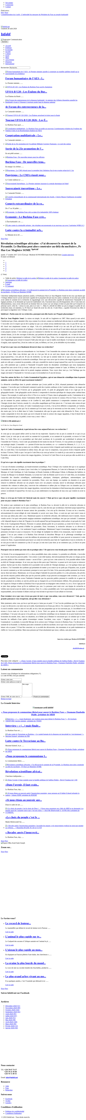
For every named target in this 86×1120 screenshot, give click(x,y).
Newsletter (9, 3)
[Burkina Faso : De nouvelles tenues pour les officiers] (24, 157)
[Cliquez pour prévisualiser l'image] (43, 292)
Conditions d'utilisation (13, 1113)
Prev (6, 239)
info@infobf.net (12, 1077)
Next (2, 239)
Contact (8, 7)
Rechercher (5, 68)
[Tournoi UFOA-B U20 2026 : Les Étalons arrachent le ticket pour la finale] (32, 115)
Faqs (7, 1088)
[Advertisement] (43, 868)
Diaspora (8, 62)
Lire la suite (9, 932)
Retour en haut (6, 699)
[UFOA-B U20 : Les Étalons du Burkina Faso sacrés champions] (28, 87)
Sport (7, 56)
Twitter (7, 1101)
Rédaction (9, 1090)
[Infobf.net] (5, 27)
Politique (8, 48)
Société (8, 52)
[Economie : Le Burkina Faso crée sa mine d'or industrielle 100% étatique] (32, 212)
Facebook (8, 1099)
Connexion (9, 5)
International (9, 64)
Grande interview (68, 255)
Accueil (8, 46)
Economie (9, 50)
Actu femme (9, 60)
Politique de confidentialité (14, 1111)
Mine (7, 58)
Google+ (8, 1103)
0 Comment (9, 286)
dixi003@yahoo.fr (78, 648)
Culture (8, 54)
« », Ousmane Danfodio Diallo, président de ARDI (43, 713)
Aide (7, 1086)
